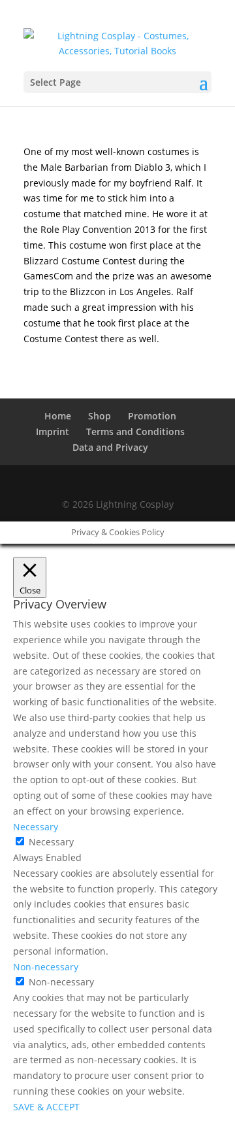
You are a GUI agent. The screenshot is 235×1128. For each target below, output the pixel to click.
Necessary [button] (35, 826)
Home (57, 416)
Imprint (52, 431)
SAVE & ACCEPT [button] (46, 1107)
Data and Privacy (110, 447)
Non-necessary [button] (45, 967)
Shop (99, 416)
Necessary (51, 842)
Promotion (152, 416)
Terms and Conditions (135, 431)
